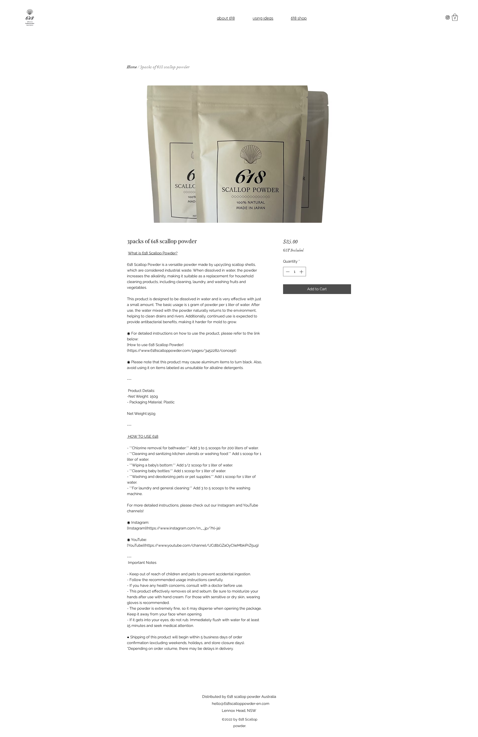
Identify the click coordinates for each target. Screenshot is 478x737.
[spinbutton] (294, 271)
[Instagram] (447, 17)
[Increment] (302, 271)
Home (132, 67)
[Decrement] (287, 271)
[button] (455, 17)
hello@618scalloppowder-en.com (240, 703)
